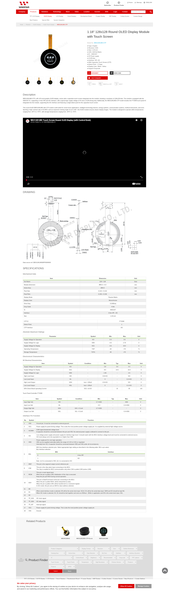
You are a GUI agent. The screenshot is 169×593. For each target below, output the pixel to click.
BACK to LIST (107, 84)
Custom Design (137, 16)
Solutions (44, 12)
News (68, 12)
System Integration (59, 20)
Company (22, 12)
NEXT (121, 84)
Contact (125, 12)
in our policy (91, 589)
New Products (34, 20)
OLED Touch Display (48, 24)
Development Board (86, 16)
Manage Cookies (143, 586)
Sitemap (139, 2)
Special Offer (45, 20)
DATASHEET (94, 73)
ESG (106, 12)
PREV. (94, 84)
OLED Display (48, 16)
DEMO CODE (117, 73)
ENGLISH (149, 2)
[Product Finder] (119, 3)
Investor (97, 12)
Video (77, 12)
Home (131, 2)
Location (87, 12)
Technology (57, 12)
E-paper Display (100, 16)
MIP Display (112, 16)
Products (33, 12)
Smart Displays (71, 16)
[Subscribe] (107, 3)
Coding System (124, 16)
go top (165, 571)
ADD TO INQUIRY (96, 78)
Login (115, 12)
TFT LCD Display (35, 16)
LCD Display (59, 16)
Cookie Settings (140, 579)
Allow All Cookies (126, 586)
